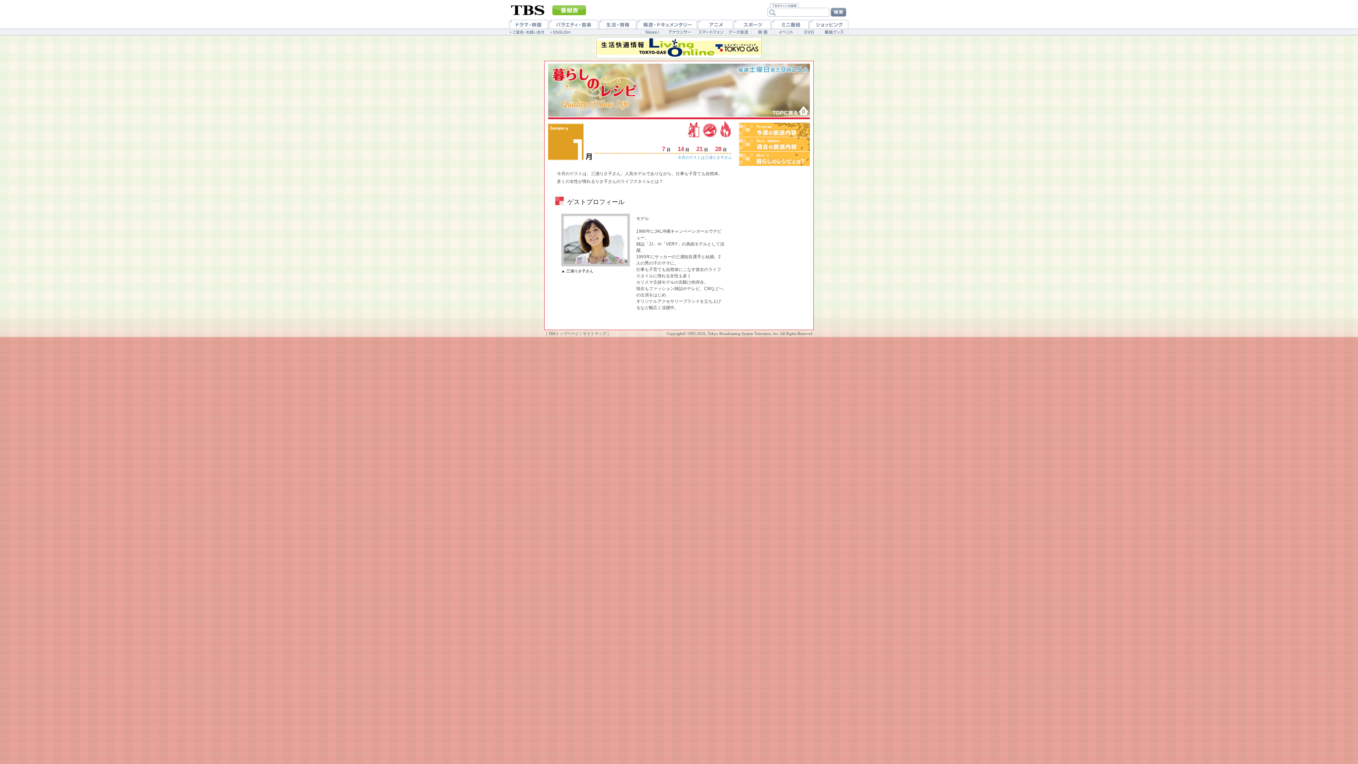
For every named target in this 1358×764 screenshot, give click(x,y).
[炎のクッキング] (725, 129)
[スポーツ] (752, 24)
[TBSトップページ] (528, 9)
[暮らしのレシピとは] (774, 159)
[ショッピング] (828, 24)
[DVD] (808, 32)
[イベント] (785, 32)
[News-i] (652, 32)
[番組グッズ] (834, 32)
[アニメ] (715, 24)
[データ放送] (738, 32)
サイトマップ (594, 333)
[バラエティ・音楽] (573, 24)
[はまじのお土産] (694, 129)
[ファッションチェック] (710, 129)
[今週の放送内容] (774, 130)
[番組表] (569, 10)
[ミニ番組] (790, 24)
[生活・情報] (617, 24)
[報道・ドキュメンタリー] (667, 24)
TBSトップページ (564, 333)
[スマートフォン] (711, 32)
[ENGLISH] (561, 32)
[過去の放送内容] (774, 144)
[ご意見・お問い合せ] (527, 32)
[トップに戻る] (788, 110)
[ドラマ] (528, 24)
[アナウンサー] (680, 32)
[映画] (762, 32)
